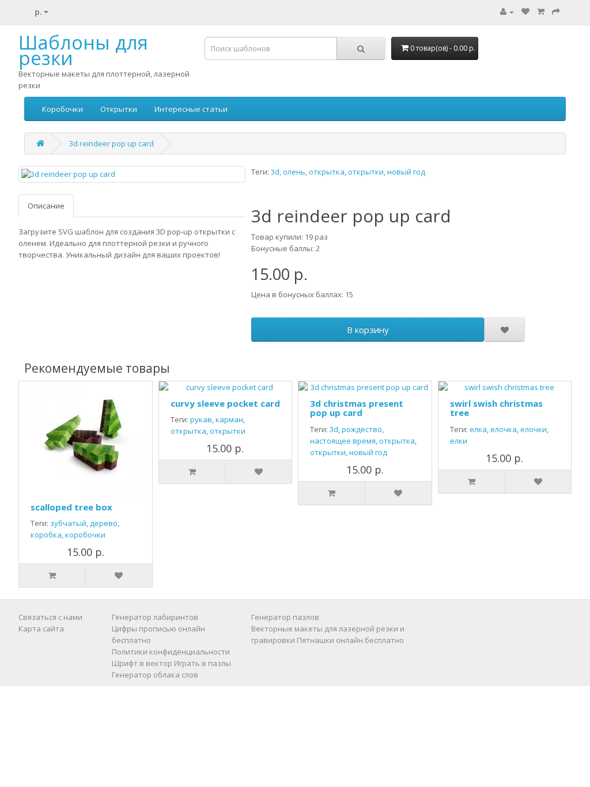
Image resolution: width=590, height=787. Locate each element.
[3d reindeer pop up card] (131, 174)
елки (458, 441)
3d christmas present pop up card (356, 408)
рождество (362, 429)
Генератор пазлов (285, 617)
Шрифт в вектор (142, 663)
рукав (201, 419)
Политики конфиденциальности (171, 651)
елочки (533, 429)
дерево (104, 523)
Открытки (118, 109)
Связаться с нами (50, 617)
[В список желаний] (504, 329)
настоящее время (343, 441)
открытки (366, 172)
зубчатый (68, 523)
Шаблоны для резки (83, 50)
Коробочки (62, 109)
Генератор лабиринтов (155, 617)
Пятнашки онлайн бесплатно (350, 640)
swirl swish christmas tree (496, 408)
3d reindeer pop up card (111, 143)
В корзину (368, 329)
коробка (46, 534)
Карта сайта (41, 628)
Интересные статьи (191, 109)
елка (478, 429)
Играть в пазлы (202, 663)
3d (275, 172)
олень (294, 172)
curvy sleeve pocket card (225, 403)
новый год (406, 172)
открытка (327, 172)
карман (229, 419)
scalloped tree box (71, 507)
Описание (46, 205)
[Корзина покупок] (540, 11)
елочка (503, 429)
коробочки (85, 534)
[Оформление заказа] (556, 11)
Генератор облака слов (155, 674)
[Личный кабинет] (507, 11)
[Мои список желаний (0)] (525, 11)
